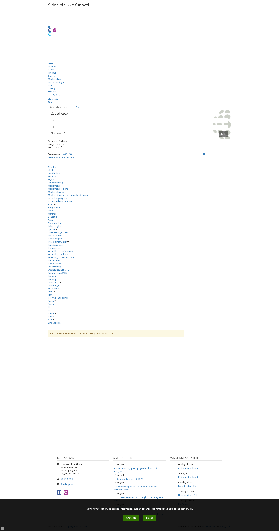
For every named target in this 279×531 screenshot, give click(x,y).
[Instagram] (54, 30)
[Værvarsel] (49, 34)
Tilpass (149, 517)
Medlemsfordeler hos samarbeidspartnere (69, 195)
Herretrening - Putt (188, 495)
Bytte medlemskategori (60, 201)
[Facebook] (49, 30)
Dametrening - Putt (188, 486)
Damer (51, 313)
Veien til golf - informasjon (61, 251)
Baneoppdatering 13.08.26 (129, 478)
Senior (51, 300)
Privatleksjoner (55, 244)
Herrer (51, 307)
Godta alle (131, 517)
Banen (51, 69)
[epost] (204, 154)
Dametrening (54, 263)
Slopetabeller (54, 223)
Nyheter (52, 166)
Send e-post (67, 484)
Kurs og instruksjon (57, 241)
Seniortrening (54, 266)
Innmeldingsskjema (57, 198)
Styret (51, 179)
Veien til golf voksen (58, 254)
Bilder (51, 210)
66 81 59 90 (67, 154)
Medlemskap (54, 78)
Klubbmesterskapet (188, 468)
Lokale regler (54, 226)
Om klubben (54, 173)
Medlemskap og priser (59, 188)
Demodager (54, 247)
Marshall (52, 213)
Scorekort (53, 220)
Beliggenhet (54, 207)
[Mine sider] (49, 26)
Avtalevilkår (53, 288)
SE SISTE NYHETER (64, 157)
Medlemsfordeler (56, 191)
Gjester (52, 75)
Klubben (52, 66)
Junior (50, 291)
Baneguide (53, 216)
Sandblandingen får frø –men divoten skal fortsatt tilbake (135, 488)
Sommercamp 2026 (58, 272)
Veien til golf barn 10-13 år (61, 257)
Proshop (52, 72)
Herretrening (54, 260)
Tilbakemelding (55, 182)
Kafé (50, 85)
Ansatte (52, 176)
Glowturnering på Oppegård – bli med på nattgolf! (135, 470)
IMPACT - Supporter (58, 297)
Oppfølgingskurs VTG (58, 269)
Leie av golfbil (55, 235)
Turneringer (54, 282)
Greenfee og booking (58, 232)
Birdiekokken (54, 322)
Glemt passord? (58, 133)
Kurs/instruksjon (56, 82)
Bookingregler (55, 238)
